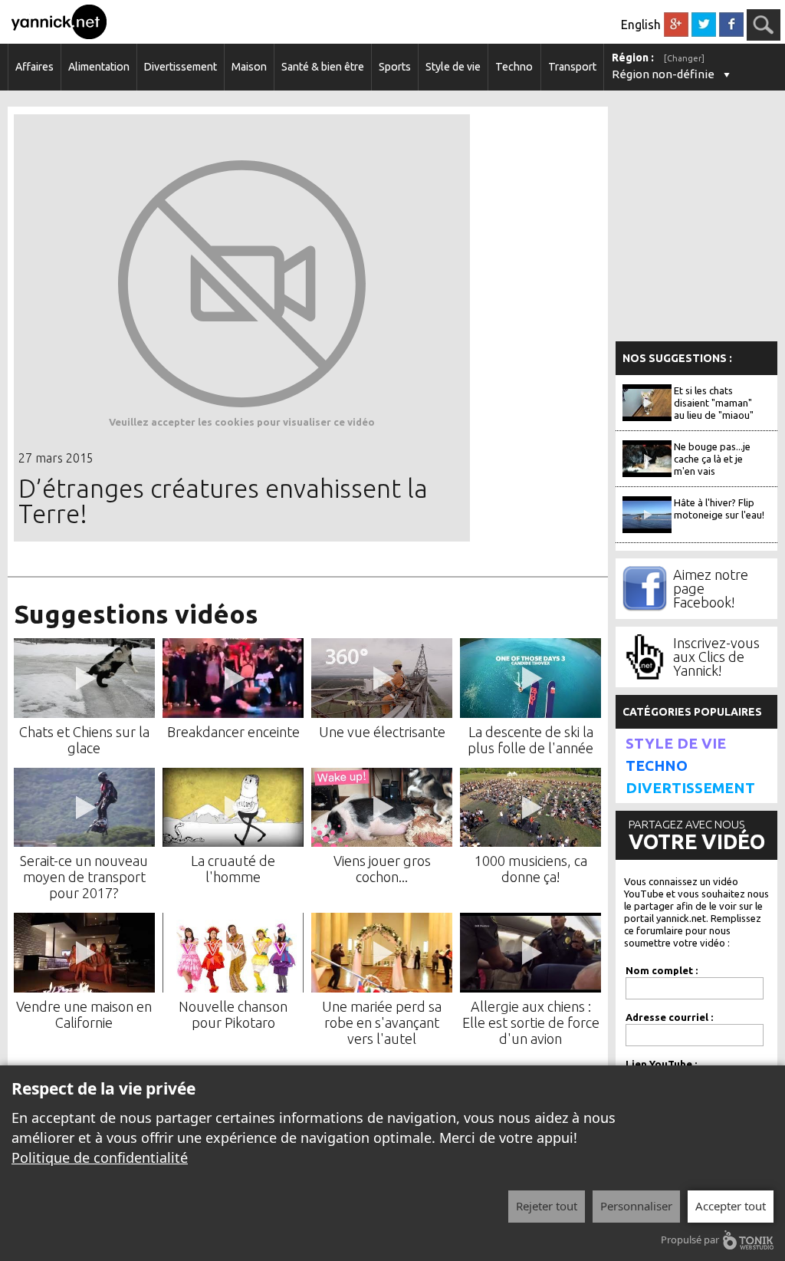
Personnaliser (636, 1205)
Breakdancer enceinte (233, 731)
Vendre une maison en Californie (84, 1014)
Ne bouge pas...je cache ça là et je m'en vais (712, 458)
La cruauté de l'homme (233, 868)
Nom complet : (662, 970)
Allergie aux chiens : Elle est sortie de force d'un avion (530, 1022)
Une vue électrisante (382, 731)
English (641, 24)
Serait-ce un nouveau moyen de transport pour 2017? (84, 876)
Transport (572, 67)
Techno (514, 67)
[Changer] (684, 58)
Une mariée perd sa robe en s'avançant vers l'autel (382, 1022)
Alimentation (99, 67)
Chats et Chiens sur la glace (84, 740)
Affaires (34, 67)
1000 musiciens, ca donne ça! (531, 868)
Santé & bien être (322, 67)
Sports (395, 67)
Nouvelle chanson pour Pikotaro (233, 1014)
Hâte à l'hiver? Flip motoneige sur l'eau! (719, 508)
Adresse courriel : (669, 1017)
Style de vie (453, 67)
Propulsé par (690, 1239)
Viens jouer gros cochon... (382, 868)
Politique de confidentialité (99, 1157)
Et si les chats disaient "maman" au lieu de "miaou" (714, 402)
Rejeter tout (546, 1205)
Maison (249, 67)
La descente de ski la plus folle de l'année (530, 740)
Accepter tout (730, 1205)
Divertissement (180, 67)
